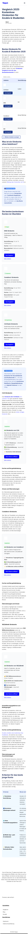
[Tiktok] (13, 901)
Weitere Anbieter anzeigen (11, 137)
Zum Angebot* (8, 93)
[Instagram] (3, 901)
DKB (4, 102)
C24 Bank (5, 89)
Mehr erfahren (7, 258)
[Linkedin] (24, 901)
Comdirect (6, 116)
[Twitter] (19, 901)
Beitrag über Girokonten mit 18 (15, 182)
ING (4, 129)
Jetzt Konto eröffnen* (11, 456)
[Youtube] (8, 901)
